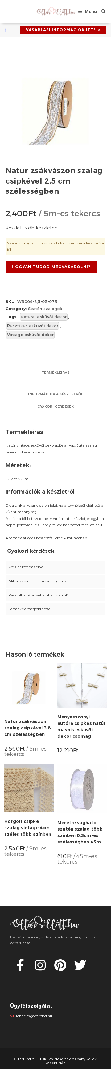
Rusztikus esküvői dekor (32, 325)
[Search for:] (101, 11)
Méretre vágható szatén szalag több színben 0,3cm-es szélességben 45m (80, 832)
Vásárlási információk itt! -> (63, 30)
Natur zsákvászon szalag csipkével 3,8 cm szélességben (27, 728)
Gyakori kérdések (55, 407)
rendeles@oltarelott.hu (34, 1016)
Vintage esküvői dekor (30, 334)
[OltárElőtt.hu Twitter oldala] (80, 969)
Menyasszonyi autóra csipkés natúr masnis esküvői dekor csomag (81, 726)
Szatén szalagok (45, 308)
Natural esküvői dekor (44, 316)
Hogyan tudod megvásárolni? (51, 266)
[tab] (55, 372)
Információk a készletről (55, 394)
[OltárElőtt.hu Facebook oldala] (20, 969)
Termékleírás (55, 373)
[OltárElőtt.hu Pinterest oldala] (60, 969)
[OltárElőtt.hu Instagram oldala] (40, 969)
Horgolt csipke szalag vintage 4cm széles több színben (27, 828)
